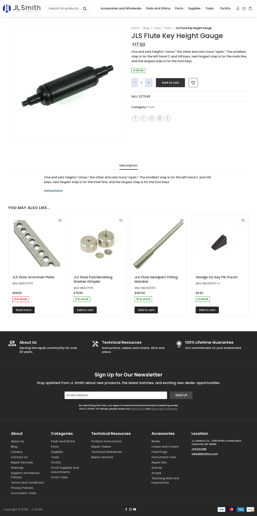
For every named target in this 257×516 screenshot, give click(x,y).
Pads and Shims (158, 8)
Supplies (194, 8)
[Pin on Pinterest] (160, 118)
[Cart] (250, 8)
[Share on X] (143, 118)
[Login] (238, 8)
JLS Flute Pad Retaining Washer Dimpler (93, 279)
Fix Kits (225, 8)
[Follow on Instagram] (130, 509)
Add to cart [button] (85, 310)
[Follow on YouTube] (134, 509)
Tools (209, 8)
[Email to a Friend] (151, 118)
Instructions (53, 191)
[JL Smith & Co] (21, 8)
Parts (179, 8)
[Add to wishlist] (193, 82)
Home (135, 28)
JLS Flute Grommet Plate (33, 277)
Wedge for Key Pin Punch (217, 277)
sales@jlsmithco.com (205, 453)
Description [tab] (128, 165)
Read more (23, 310)
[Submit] (85, 8)
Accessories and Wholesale (121, 8)
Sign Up (181, 395)
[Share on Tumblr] (168, 118)
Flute (168, 28)
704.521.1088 (199, 449)
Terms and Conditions (164, 408)
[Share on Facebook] (135, 118)
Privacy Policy (137, 408)
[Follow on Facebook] (126, 509)
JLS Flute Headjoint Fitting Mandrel (156, 279)
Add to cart (170, 83)
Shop (146, 28)
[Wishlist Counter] (244, 8)
